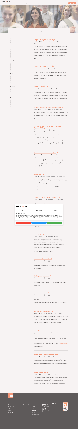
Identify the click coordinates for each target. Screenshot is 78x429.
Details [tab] (55, 210)
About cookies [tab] (39, 210)
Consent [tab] (22, 210)
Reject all (23, 222)
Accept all (55, 222)
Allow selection (39, 222)
